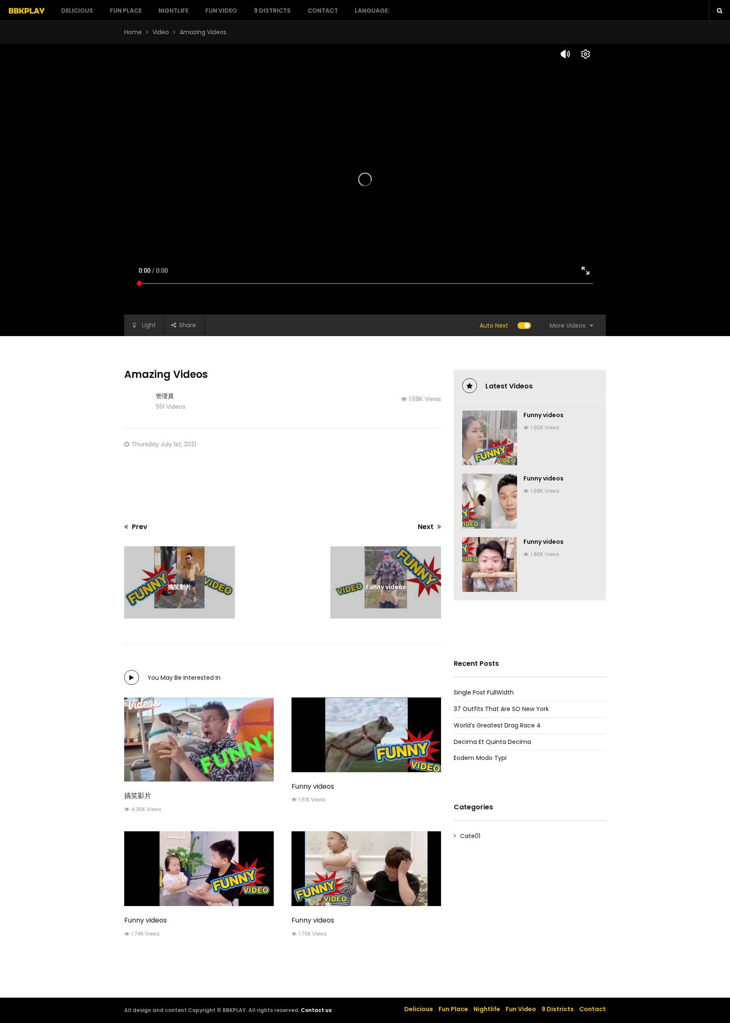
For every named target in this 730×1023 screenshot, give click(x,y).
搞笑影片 (137, 795)
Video (161, 32)
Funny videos (312, 786)
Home (133, 32)
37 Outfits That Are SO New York (501, 709)
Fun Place (126, 10)
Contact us (316, 1010)
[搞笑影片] (199, 739)
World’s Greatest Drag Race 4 (497, 725)
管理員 (165, 396)
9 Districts (272, 10)
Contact (323, 10)
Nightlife (173, 10)
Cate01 (470, 836)
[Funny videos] (366, 734)
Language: (373, 10)
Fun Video (221, 10)
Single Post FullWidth (484, 692)
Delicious (77, 10)
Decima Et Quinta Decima (492, 742)
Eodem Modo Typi (480, 758)
